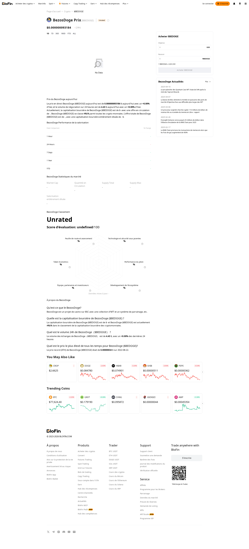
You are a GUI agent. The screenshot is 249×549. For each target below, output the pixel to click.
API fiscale (146, 514)
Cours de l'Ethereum (118, 480)
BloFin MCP (83, 505)
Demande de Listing (149, 506)
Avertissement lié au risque (59, 466)
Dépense (161, 43)
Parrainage (145, 493)
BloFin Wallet (52, 479)
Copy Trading (83, 476)
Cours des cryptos (117, 472)
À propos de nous (54, 451)
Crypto (67, 11)
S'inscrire (224, 3)
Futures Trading (85, 459)
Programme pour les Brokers (152, 489)
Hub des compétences (87, 513)
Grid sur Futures (85, 468)
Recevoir (161, 54)
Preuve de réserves (148, 502)
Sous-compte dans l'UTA (88, 480)
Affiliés (143, 485)
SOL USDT (113, 464)
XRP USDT (113, 468)
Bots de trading (84, 472)
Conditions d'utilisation (57, 455)
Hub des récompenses (87, 488)
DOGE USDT (114, 459)
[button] (202, 372)
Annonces (51, 470)
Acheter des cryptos (86, 451)
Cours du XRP (115, 488)
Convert (81, 455)
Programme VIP (147, 518)
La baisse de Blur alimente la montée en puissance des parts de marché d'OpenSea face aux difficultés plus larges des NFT (184, 101)
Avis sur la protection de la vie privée (60, 460)
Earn (80, 484)
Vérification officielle (149, 470)
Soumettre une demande (151, 455)
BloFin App (51, 474)
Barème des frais (147, 459)
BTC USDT (113, 451)
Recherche (82, 497)
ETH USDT (113, 455)
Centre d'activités (85, 493)
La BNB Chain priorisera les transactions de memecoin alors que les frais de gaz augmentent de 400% (184, 131)
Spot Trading (83, 464)
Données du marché (149, 497)
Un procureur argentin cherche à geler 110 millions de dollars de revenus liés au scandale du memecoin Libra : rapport (184, 111)
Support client (146, 451)
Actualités (82, 501)
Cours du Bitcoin (116, 476)
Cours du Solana (116, 484)
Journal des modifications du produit (152, 465)
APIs (142, 510)
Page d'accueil (54, 11)
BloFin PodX (85, 509)
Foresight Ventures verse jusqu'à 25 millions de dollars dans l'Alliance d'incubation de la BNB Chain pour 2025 (182, 121)
